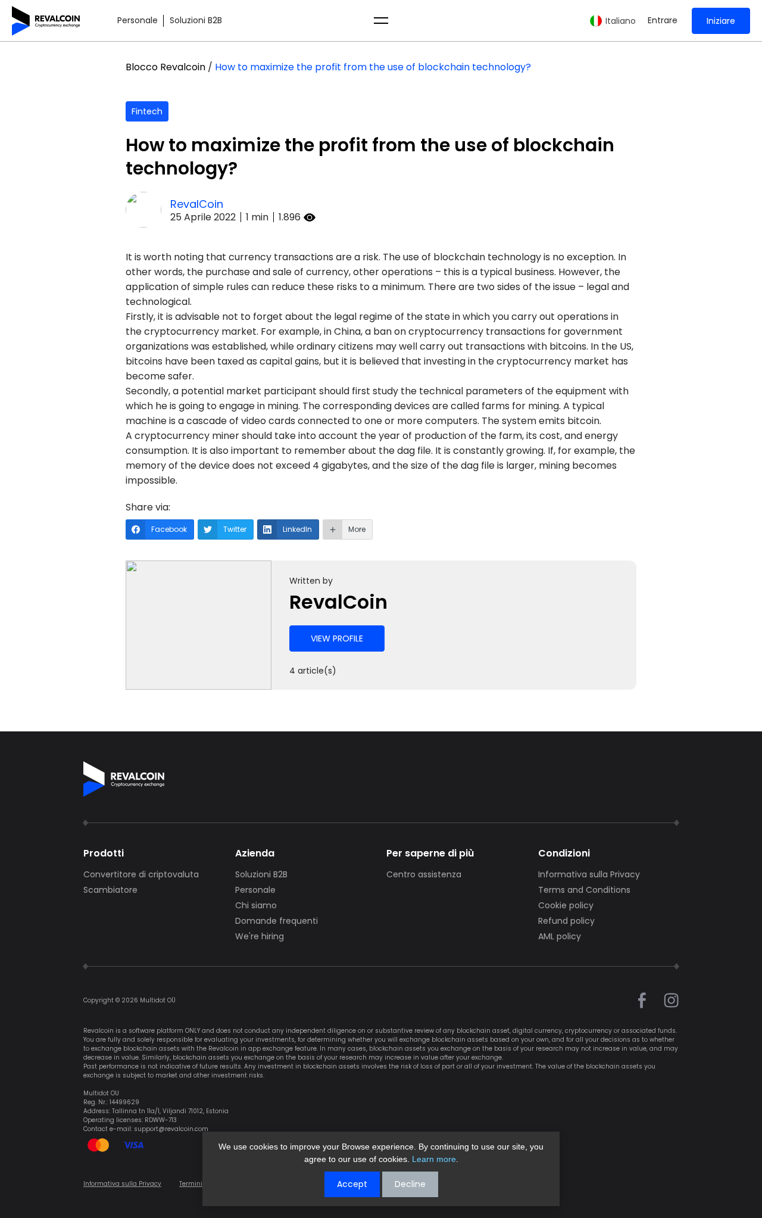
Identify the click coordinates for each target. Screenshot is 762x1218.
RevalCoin (196, 204)
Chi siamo (256, 905)
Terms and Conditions (584, 890)
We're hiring (259, 936)
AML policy (559, 936)
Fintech (147, 111)
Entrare (662, 20)
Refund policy (566, 921)
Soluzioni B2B (196, 20)
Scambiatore (110, 890)
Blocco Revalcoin (165, 67)
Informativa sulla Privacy (589, 874)
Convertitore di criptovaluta (141, 874)
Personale (137, 20)
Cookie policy (566, 905)
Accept (352, 1184)
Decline (410, 1184)
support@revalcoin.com (171, 1128)
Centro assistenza (423, 874)
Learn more (434, 1159)
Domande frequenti (276, 921)
